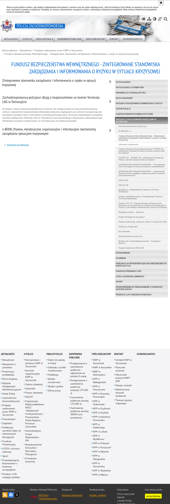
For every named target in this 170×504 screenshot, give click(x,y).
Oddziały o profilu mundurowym (57, 369)
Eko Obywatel (124, 231)
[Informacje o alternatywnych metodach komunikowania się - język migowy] (160, 19)
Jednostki (30, 389)
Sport (119, 282)
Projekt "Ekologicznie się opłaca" (132, 217)
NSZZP (29, 397)
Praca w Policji (54, 354)
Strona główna (9, 50)
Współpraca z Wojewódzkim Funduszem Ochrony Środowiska (139, 191)
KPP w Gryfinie (101, 413)
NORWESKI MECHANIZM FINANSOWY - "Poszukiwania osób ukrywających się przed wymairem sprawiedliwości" (142, 166)
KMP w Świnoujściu (99, 373)
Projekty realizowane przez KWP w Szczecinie (58, 50)
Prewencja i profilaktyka (131, 93)
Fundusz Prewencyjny (129, 271)
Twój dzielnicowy (101, 354)
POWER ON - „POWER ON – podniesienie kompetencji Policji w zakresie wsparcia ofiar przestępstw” (141, 159)
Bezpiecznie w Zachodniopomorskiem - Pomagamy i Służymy (140, 242)
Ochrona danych (146, 354)
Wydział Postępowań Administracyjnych (139, 103)
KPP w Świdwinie (102, 471)
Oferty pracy (54, 391)
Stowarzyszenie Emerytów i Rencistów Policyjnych (33, 450)
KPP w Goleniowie (99, 403)
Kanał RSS (5, 495)
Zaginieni (121, 258)
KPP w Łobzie (100, 432)
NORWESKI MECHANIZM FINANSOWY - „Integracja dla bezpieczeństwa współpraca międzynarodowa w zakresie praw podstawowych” (142, 173)
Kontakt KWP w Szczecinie (124, 362)
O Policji (28, 354)
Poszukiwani (123, 253)
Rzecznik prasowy (120, 369)
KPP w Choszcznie (99, 388)
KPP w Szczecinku (99, 465)
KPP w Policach (101, 443)
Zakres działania (33, 384)
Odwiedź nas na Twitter (17, 495)
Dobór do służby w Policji (56, 362)
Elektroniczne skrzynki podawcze (123, 393)
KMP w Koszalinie (102, 367)
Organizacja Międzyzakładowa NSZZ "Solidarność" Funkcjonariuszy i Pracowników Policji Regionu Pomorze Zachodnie (34, 414)
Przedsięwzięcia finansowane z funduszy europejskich (139, 288)
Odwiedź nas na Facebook (11, 495)
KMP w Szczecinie (98, 362)
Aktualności (26, 50)
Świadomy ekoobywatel (128, 227)
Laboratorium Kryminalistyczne (134, 114)
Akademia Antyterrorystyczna (130, 236)
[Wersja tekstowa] (154, 19)
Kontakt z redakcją (97, 495)
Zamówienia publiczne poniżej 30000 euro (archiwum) (79, 413)
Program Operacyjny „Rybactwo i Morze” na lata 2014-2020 (143, 222)
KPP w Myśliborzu (98, 438)
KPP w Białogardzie (99, 381)
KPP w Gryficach (101, 408)
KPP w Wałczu (100, 475)
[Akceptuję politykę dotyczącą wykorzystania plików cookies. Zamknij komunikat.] (161, 2)
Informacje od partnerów (128, 144)
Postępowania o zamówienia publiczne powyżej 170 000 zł (79, 387)
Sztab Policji (123, 109)
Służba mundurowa (54, 381)
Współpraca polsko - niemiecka (131, 212)
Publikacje (53, 375)
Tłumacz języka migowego (124, 402)
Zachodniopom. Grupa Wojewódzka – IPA (33, 436)
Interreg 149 (123, 185)
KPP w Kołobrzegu (99, 426)
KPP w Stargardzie (99, 458)
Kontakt (118, 354)
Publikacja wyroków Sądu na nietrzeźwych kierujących (141, 264)
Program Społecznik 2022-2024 (131, 248)
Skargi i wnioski (124, 385)
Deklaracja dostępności (72, 495)
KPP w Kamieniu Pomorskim (101, 419)
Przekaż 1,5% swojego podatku (133, 295)
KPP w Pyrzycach (102, 447)
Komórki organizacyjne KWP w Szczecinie (32, 376)
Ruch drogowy (124, 98)
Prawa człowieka (34, 393)
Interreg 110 (123, 180)
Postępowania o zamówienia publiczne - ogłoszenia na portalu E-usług (78, 370)
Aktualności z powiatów (130, 87)
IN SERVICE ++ (125, 131)
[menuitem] (11, 38)
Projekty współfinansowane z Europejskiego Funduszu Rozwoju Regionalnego (141, 198)
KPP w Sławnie (101, 452)
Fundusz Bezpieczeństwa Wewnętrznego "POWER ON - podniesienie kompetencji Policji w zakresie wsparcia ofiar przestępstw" (142, 151)
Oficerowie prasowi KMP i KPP (123, 378)
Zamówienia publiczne (75, 356)
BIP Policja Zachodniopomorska (48, 497)
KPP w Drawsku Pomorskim (101, 396)
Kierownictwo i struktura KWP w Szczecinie (34, 363)
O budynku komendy (31, 460)
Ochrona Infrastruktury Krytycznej (132, 126)
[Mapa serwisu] (149, 19)
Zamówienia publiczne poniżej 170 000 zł (79, 400)
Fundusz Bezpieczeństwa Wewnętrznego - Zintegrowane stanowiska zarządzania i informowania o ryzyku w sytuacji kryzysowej (71, 54)
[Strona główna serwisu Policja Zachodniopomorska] (144, 19)
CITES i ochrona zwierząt (130, 276)
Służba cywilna (55, 386)
